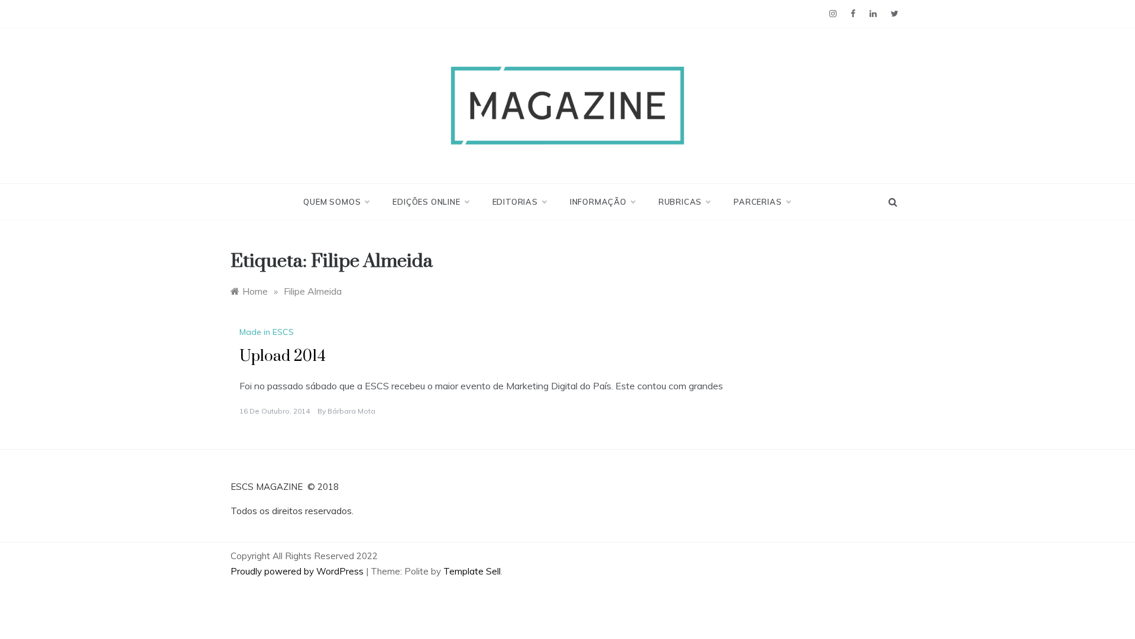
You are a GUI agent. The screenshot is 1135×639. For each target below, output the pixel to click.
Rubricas (680, 201)
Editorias (515, 201)
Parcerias (757, 201)
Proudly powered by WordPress (298, 571)
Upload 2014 (282, 356)
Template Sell (472, 571)
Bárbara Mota (351, 410)
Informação (598, 201)
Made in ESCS (266, 332)
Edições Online (426, 201)
